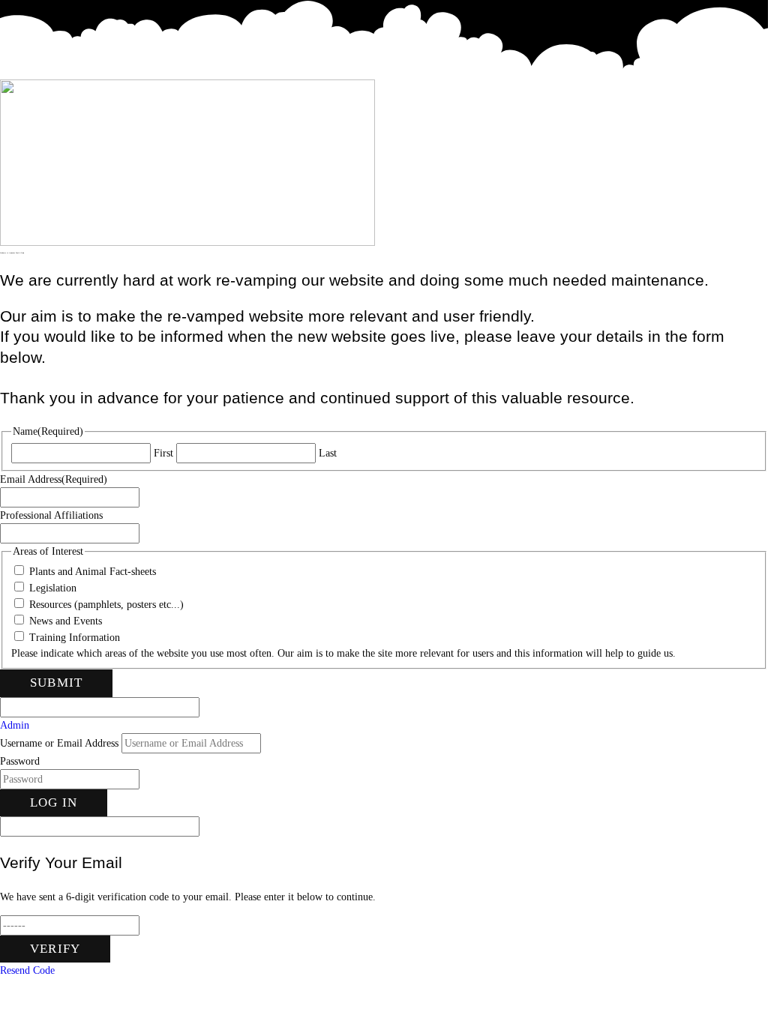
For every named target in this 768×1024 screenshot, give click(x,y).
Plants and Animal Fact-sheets (92, 571)
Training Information (74, 637)
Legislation (52, 588)
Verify (55, 949)
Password (20, 761)
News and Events (65, 621)
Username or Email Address (59, 743)
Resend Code (27, 970)
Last (328, 453)
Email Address (53, 479)
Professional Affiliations (51, 515)
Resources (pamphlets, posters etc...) (106, 604)
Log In (53, 802)
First (163, 453)
